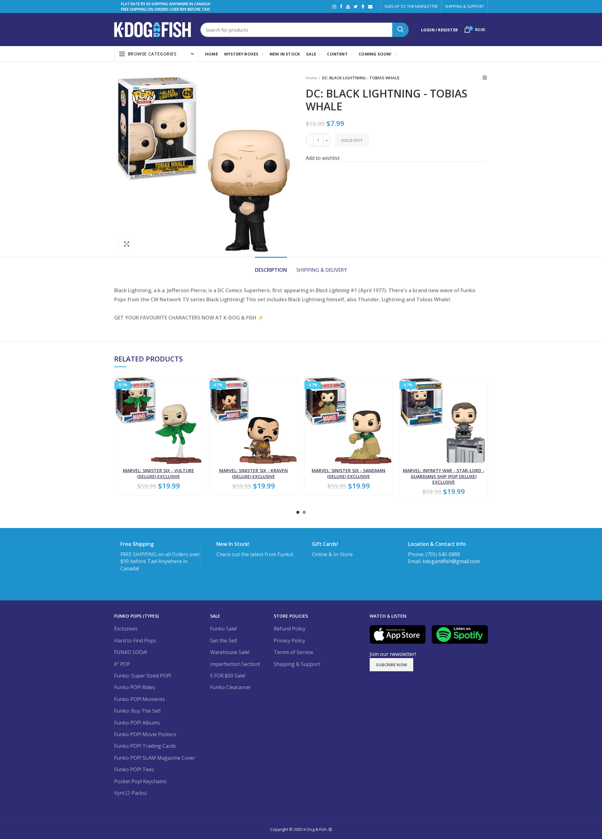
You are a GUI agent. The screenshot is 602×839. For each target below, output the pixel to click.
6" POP (122, 664)
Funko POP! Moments (139, 699)
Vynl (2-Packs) (130, 792)
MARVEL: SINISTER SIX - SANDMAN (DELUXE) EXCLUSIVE (348, 473)
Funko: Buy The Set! (137, 710)
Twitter (356, 7)
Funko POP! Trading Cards (145, 745)
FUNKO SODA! (130, 652)
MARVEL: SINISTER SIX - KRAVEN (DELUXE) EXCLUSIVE (253, 473)
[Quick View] (198, 415)
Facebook (341, 7)
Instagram (334, 7)
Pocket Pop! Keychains (140, 781)
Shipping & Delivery (321, 269)
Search (400, 30)
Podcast (363, 7)
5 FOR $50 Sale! (227, 675)
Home (311, 78)
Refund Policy (289, 628)
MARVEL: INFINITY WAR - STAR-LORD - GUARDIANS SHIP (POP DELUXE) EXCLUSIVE (443, 476)
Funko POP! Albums (137, 722)
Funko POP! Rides (134, 687)
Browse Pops (234, 572)
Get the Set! (223, 640)
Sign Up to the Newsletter (411, 6)
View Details (137, 586)
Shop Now (326, 572)
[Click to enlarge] (127, 244)
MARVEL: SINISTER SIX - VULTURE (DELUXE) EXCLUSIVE (158, 473)
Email (370, 7)
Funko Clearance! (230, 687)
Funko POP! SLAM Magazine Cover (154, 757)
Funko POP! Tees (134, 769)
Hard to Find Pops (135, 640)
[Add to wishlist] (198, 387)
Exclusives (126, 628)
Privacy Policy (289, 640)
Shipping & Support (464, 6)
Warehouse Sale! (229, 652)
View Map (421, 580)
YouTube (348, 7)
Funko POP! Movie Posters (145, 734)
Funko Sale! (223, 628)
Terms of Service (293, 652)
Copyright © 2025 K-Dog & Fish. (299, 829)
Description (271, 269)
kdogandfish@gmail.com (451, 561)
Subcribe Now (391, 665)
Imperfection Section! (235, 664)
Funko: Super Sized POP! (142, 675)
